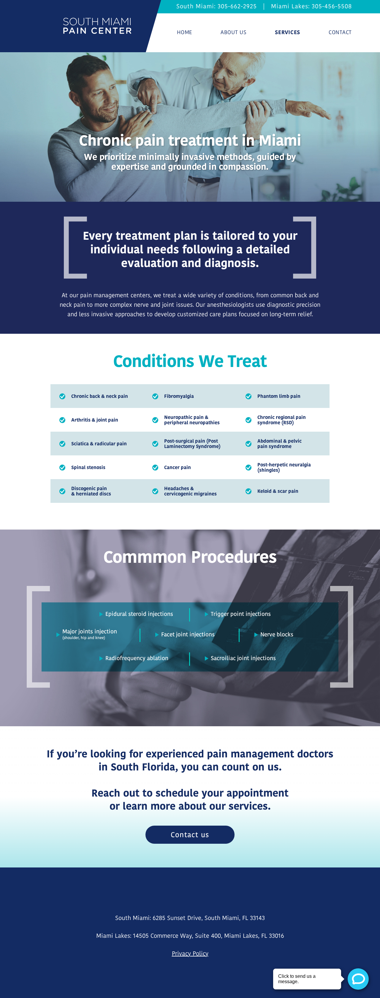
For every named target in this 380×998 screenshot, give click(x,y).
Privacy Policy (190, 953)
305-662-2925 (237, 6)
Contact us (190, 834)
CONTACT (340, 32)
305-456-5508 (332, 6)
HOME (184, 32)
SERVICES (287, 32)
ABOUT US (234, 32)
